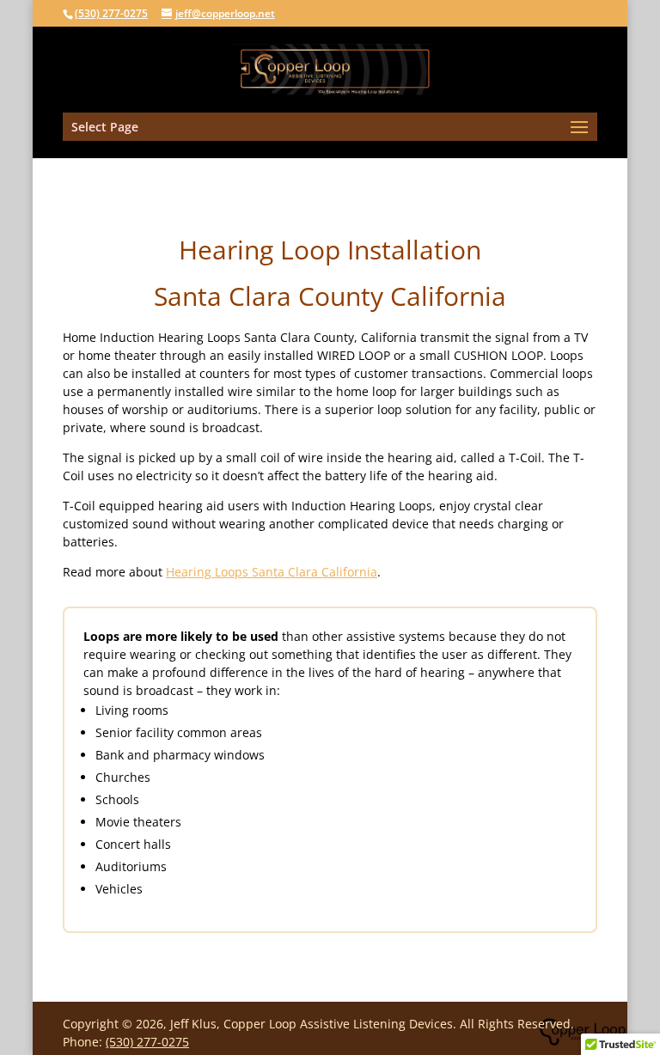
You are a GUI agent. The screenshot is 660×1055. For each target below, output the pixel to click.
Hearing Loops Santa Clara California (271, 572)
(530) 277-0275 (111, 13)
